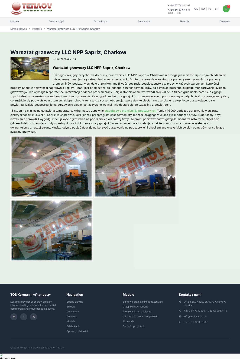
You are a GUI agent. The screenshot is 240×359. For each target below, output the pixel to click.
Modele (14, 21)
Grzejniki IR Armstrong (135, 306)
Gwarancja (144, 21)
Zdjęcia (71, 306)
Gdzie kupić (101, 21)
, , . (205, 303)
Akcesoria (128, 321)
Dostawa (225, 21)
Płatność (185, 21)
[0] (226, 9)
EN (216, 8)
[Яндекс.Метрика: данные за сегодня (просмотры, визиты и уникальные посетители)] (7, 356)
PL (209, 8)
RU (203, 8)
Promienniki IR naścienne (137, 311)
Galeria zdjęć (56, 21)
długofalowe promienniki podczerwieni (130, 110)
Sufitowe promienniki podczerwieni (143, 301)
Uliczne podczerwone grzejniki (140, 316)
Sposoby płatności (77, 331)
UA (196, 8)
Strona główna (18, 28)
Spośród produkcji (133, 326)
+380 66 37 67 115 (179, 9)
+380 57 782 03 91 (179, 5)
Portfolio (37, 28)
